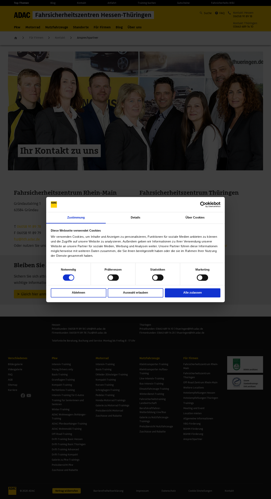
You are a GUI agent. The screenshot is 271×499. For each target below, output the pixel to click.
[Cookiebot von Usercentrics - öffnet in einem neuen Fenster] (203, 204)
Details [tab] (135, 217)
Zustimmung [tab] (76, 217)
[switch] (113, 277)
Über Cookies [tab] (195, 217)
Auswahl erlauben (135, 292)
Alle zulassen (192, 292)
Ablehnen (78, 292)
